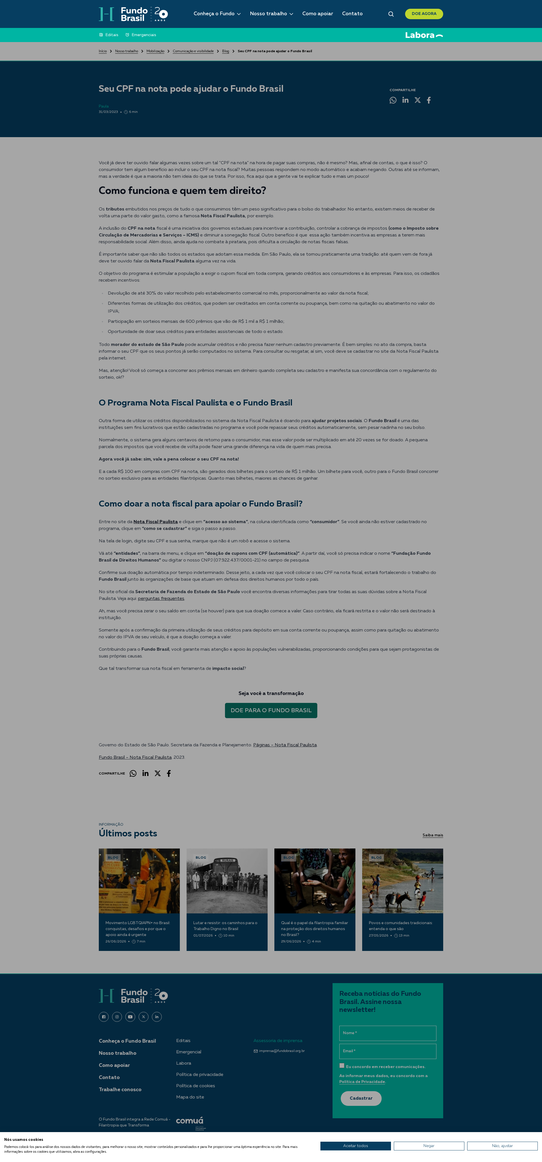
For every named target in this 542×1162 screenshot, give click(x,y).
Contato (352, 13)
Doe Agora (424, 14)
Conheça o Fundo (214, 13)
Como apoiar (317, 13)
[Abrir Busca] (391, 14)
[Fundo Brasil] (133, 14)
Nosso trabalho (268, 13)
